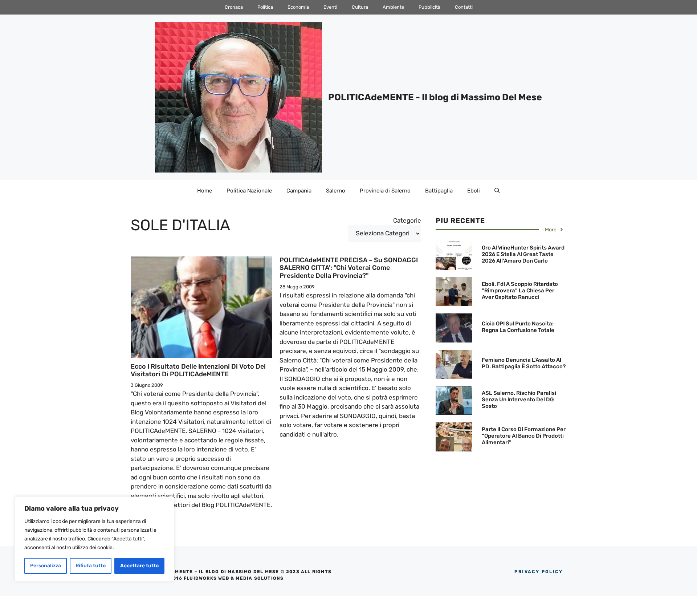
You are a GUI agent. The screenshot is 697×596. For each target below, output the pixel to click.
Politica (265, 7)
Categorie (407, 220)
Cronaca (234, 7)
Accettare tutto (139, 566)
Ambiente (393, 7)
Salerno (335, 190)
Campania (298, 190)
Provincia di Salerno (385, 190)
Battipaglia (439, 190)
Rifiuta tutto (91, 566)
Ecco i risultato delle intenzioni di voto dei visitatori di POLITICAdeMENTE (198, 370)
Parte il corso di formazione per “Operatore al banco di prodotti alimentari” (524, 436)
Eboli (473, 190)
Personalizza (45, 566)
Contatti (464, 7)
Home (204, 190)
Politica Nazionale (249, 190)
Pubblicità (429, 7)
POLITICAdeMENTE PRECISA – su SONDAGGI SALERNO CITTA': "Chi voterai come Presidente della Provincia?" (349, 268)
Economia (298, 7)
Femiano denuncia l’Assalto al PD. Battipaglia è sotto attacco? (524, 363)
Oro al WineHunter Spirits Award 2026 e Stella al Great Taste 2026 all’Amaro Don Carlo (523, 254)
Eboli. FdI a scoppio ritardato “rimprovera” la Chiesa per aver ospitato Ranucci (520, 290)
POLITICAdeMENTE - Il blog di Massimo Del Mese (435, 97)
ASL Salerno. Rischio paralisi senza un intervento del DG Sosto (519, 399)
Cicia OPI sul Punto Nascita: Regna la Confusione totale (518, 326)
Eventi (330, 7)
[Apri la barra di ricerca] (497, 191)
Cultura (360, 7)
